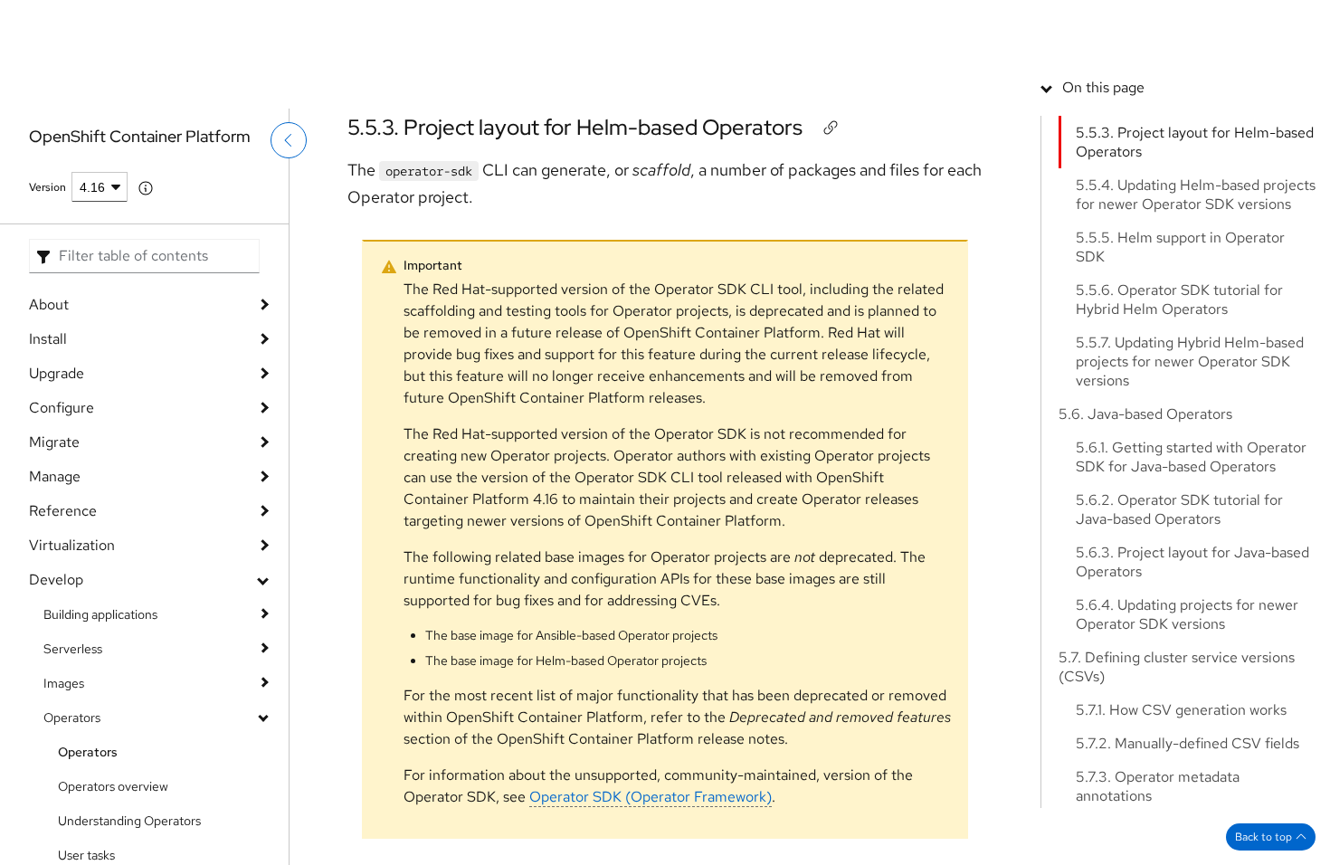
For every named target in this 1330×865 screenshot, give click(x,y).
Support (936, 22)
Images (63, 683)
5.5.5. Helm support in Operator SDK (1180, 375)
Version (47, 187)
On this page (1103, 215)
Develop (56, 579)
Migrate (54, 442)
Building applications (100, 614)
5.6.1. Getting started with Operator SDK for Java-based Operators (1191, 585)
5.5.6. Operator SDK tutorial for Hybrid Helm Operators (1179, 428)
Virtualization (72, 545)
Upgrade (56, 373)
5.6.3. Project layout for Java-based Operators (1192, 690)
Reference (63, 510)
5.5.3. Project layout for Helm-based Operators (575, 127)
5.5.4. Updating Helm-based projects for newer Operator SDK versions (1196, 323)
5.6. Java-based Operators (1145, 542)
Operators (71, 717)
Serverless (72, 649)
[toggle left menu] (289, 178)
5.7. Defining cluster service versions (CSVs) (1177, 795)
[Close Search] (1186, 76)
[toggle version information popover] (145, 188)
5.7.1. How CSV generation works (1181, 838)
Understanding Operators (129, 821)
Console (1004, 22)
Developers (1081, 22)
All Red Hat (1247, 22)
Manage (55, 476)
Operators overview (113, 786)
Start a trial (1165, 22)
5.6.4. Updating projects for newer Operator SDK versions (1187, 743)
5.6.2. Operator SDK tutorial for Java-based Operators (1179, 638)
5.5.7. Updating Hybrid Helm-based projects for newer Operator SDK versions (1190, 489)
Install (48, 338)
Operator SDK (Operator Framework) (650, 796)
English (1231, 88)
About (49, 304)
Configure (61, 407)
